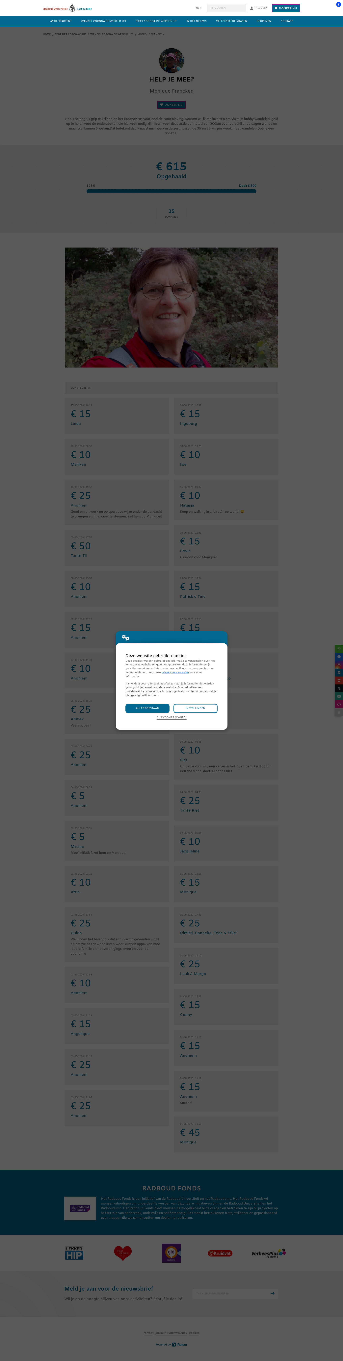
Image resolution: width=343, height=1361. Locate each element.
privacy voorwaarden (175, 672)
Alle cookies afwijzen (172, 717)
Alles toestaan (147, 708)
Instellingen (195, 708)
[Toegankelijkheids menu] (338, 4)
